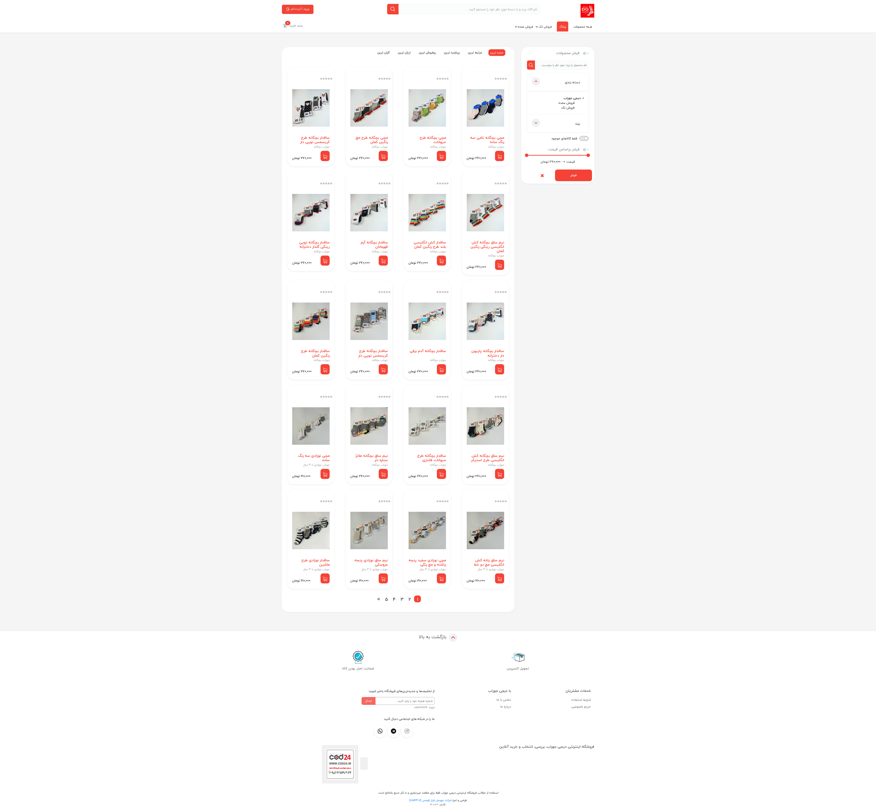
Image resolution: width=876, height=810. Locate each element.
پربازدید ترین (452, 52)
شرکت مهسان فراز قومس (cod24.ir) (430, 800)
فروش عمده (525, 26)
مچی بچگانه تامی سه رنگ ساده (487, 140)
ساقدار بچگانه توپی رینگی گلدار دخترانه (314, 244)
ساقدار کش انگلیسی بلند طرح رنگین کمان (430, 244)
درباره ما (505, 706)
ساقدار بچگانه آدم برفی (428, 351)
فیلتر (573, 175)
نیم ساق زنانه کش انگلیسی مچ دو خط (489, 562)
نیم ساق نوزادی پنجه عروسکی (371, 562)
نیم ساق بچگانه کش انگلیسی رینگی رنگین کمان (487, 246)
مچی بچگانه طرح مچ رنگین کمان (372, 140)
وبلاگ (562, 26)
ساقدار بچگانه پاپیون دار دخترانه (487, 353)
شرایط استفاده (581, 700)
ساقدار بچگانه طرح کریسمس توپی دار (315, 140)
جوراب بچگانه (496, 147)
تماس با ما (503, 700)
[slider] (526, 155)
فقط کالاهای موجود (564, 138)
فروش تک (545, 26)
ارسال (368, 700)
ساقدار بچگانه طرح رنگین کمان (315, 353)
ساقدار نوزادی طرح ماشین (315, 562)
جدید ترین (496, 52)
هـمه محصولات (582, 26)
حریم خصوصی (581, 706)
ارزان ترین (404, 52)
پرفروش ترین (427, 52)
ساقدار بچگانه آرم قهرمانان (374, 244)
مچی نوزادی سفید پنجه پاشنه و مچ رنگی (427, 562)
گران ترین (383, 52)
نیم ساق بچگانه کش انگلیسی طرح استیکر (487, 458)
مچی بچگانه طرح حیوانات (433, 140)
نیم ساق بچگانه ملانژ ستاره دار (371, 458)
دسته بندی (572, 82)
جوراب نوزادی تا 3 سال (316, 465)
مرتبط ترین (475, 52)
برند (577, 123)
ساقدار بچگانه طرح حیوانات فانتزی (431, 458)
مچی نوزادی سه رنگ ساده (314, 458)
